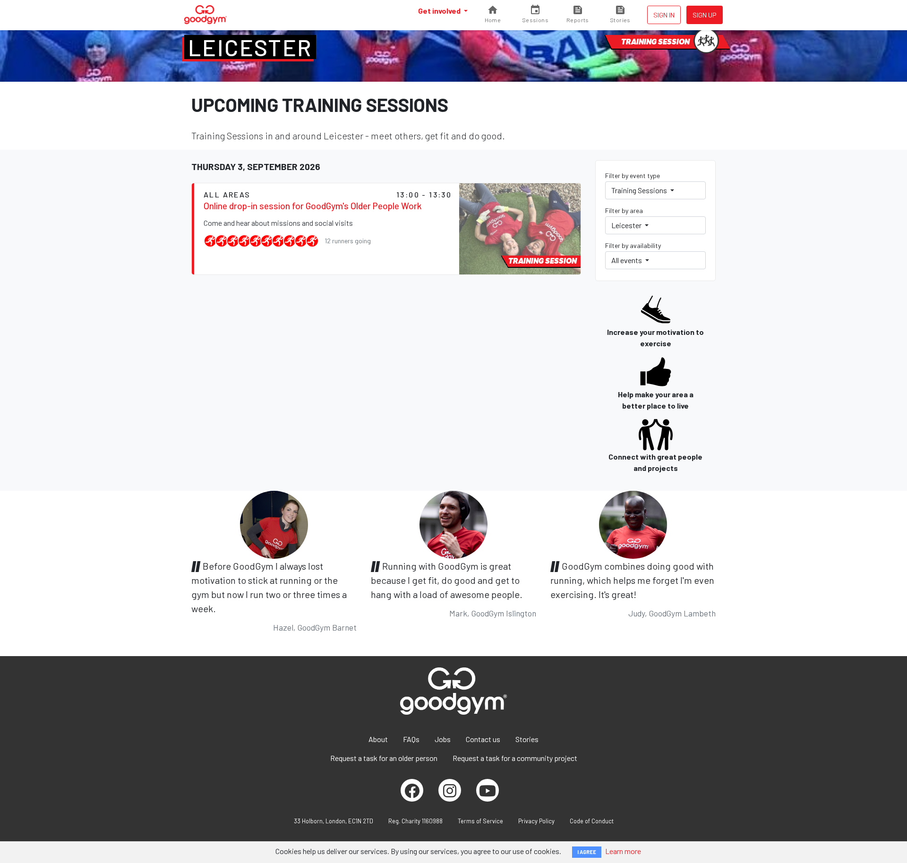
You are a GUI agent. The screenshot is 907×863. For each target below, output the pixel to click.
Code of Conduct (592, 821)
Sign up (705, 15)
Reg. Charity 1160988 (415, 821)
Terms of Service (480, 821)
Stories (527, 739)
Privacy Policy (536, 821)
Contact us (483, 739)
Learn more (623, 850)
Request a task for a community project (515, 757)
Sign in (664, 15)
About (378, 739)
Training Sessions (639, 190)
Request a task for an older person (383, 757)
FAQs (411, 739)
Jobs (443, 739)
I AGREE (586, 852)
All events (627, 260)
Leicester (250, 47)
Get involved (440, 10)
